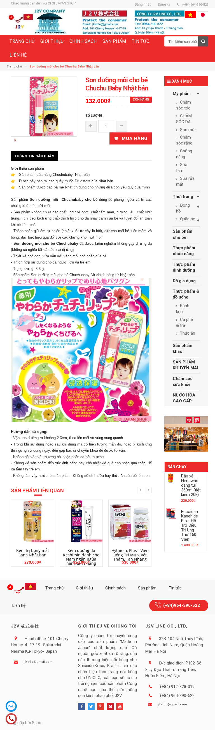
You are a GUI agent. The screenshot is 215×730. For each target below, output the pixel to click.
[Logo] (23, 588)
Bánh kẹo (182, 308)
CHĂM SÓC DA (184, 118)
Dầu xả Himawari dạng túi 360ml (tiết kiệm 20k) (191, 485)
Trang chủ (14, 66)
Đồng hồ (183, 208)
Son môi (187, 129)
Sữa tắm (181, 167)
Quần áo (187, 218)
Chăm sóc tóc (183, 105)
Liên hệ (18, 605)
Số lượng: (94, 116)
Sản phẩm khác (182, 348)
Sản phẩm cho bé (182, 234)
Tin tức (175, 588)
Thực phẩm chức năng (184, 250)
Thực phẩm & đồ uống (186, 294)
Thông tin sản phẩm (34, 156)
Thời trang (183, 196)
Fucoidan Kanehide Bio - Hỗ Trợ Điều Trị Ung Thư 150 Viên (189, 525)
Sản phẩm (147, 588)
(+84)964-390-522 (181, 605)
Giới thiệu (84, 588)
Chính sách (115, 588)
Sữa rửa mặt (185, 181)
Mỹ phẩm (182, 93)
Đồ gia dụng (184, 280)
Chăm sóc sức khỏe (183, 381)
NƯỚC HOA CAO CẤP (184, 398)
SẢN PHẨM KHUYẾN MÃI (185, 365)
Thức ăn (187, 333)
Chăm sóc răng (184, 140)
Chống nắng (184, 153)
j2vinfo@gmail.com (38, 662)
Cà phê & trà (184, 322)
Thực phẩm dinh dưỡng (184, 267)
